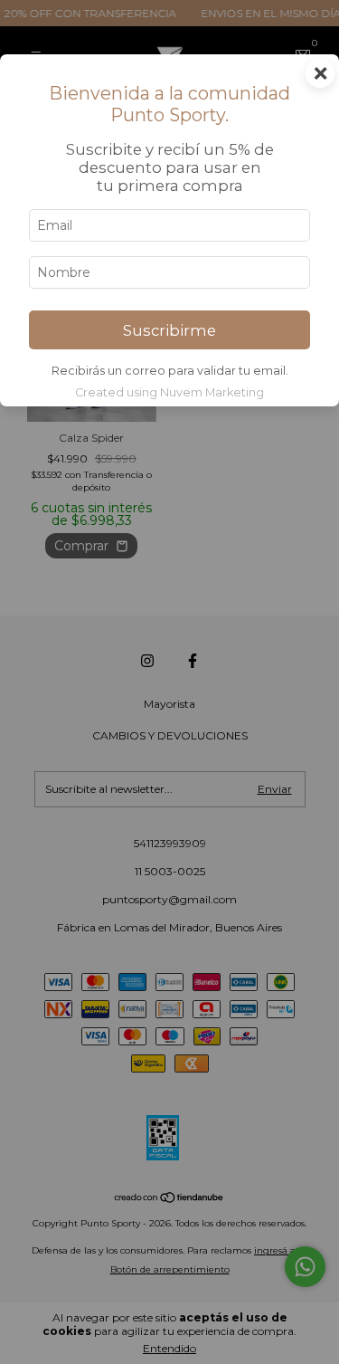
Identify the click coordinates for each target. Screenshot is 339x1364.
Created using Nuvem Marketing (169, 392)
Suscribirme (169, 330)
